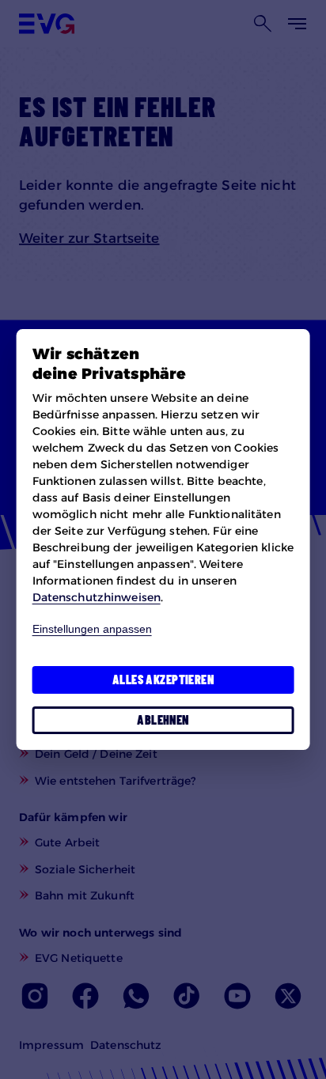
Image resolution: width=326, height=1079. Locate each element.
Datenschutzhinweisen (96, 597)
